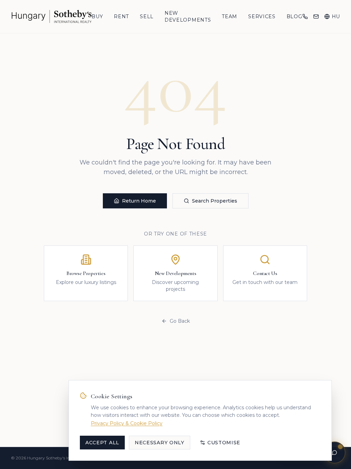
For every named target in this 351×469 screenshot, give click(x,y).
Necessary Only (159, 442)
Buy (97, 16)
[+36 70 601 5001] (305, 16)
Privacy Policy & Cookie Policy (126, 423)
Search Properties (214, 201)
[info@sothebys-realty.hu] (316, 16)
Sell (147, 16)
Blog (294, 16)
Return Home (139, 201)
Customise (223, 442)
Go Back (180, 321)
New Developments (188, 16)
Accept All (102, 442)
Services (262, 16)
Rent (121, 16)
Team (229, 16)
